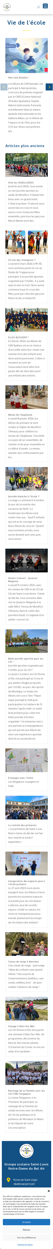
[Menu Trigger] (45, 6)
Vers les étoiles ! (18, 77)
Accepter (26, 1222)
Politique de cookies (25, 1245)
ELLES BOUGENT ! (18, 337)
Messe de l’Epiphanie (20, 414)
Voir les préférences (26, 1237)
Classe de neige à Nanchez (23, 961)
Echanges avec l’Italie (20, 777)
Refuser (26, 1229)
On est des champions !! (22, 260)
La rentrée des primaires (22, 825)
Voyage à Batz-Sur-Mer (21, 1026)
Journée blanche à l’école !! (24, 496)
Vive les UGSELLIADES (21, 182)
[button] (48, 1191)
